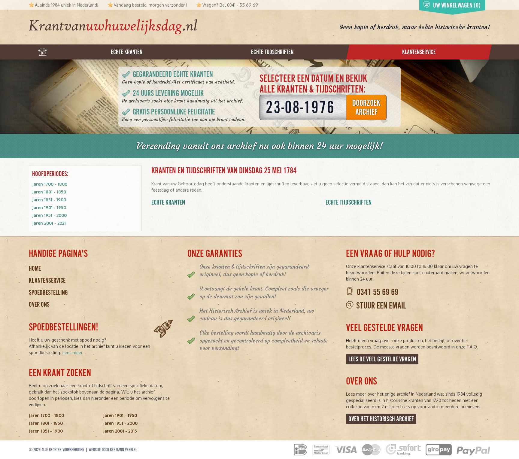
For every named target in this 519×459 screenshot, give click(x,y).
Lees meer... (74, 352)
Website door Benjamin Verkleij (113, 449)
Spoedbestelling (48, 292)
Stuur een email (381, 305)
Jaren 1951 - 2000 (49, 215)
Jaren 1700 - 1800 (49, 184)
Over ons (39, 304)
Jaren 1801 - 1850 (49, 191)
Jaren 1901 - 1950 (49, 207)
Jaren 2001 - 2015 (120, 430)
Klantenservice (47, 280)
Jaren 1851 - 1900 (49, 199)
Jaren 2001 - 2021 (49, 223)
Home (35, 268)
